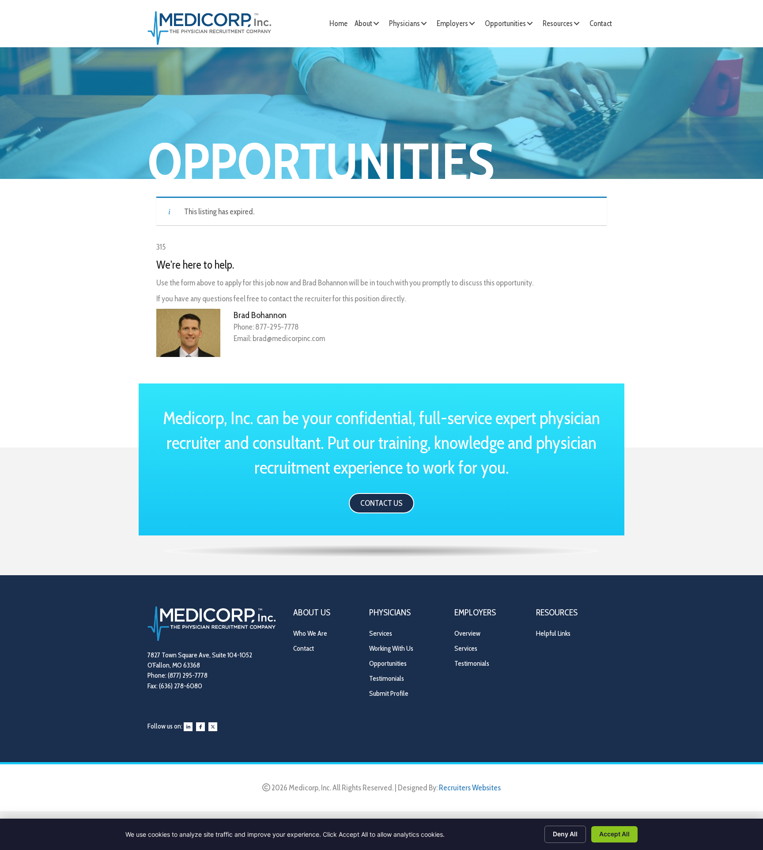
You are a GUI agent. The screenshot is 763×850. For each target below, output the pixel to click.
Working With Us (391, 648)
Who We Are (310, 633)
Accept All (614, 834)
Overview (467, 633)
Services (380, 633)
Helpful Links (553, 633)
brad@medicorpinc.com (289, 338)
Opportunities (388, 663)
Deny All (565, 834)
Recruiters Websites (470, 788)
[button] (376, 23)
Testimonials (386, 678)
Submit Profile (388, 693)
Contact (303, 648)
